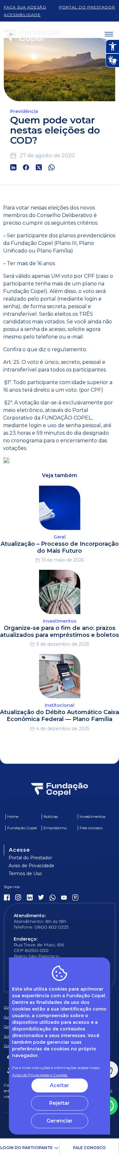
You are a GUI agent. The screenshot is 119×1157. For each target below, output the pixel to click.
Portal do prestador (87, 7)
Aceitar (59, 1085)
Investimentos (92, 816)
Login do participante (26, 1147)
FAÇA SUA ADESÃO (25, 7)
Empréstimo (55, 827)
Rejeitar (59, 1103)
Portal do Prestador (30, 858)
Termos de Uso (25, 873)
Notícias (50, 816)
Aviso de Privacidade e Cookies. (40, 1075)
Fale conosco (89, 1147)
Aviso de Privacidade (31, 865)
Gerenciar (60, 1121)
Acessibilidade (22, 14)
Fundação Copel (22, 827)
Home (12, 816)
